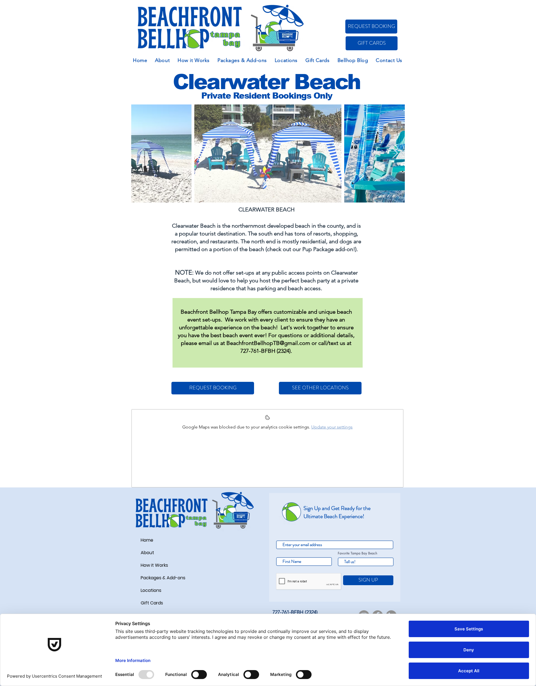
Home (147, 540)
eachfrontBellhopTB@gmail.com (270, 343)
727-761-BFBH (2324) (265, 350)
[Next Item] (395, 153)
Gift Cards (152, 603)
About (147, 552)
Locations (151, 590)
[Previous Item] (141, 153)
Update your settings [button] (332, 427)
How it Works (154, 565)
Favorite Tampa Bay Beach (357, 553)
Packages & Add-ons (163, 578)
